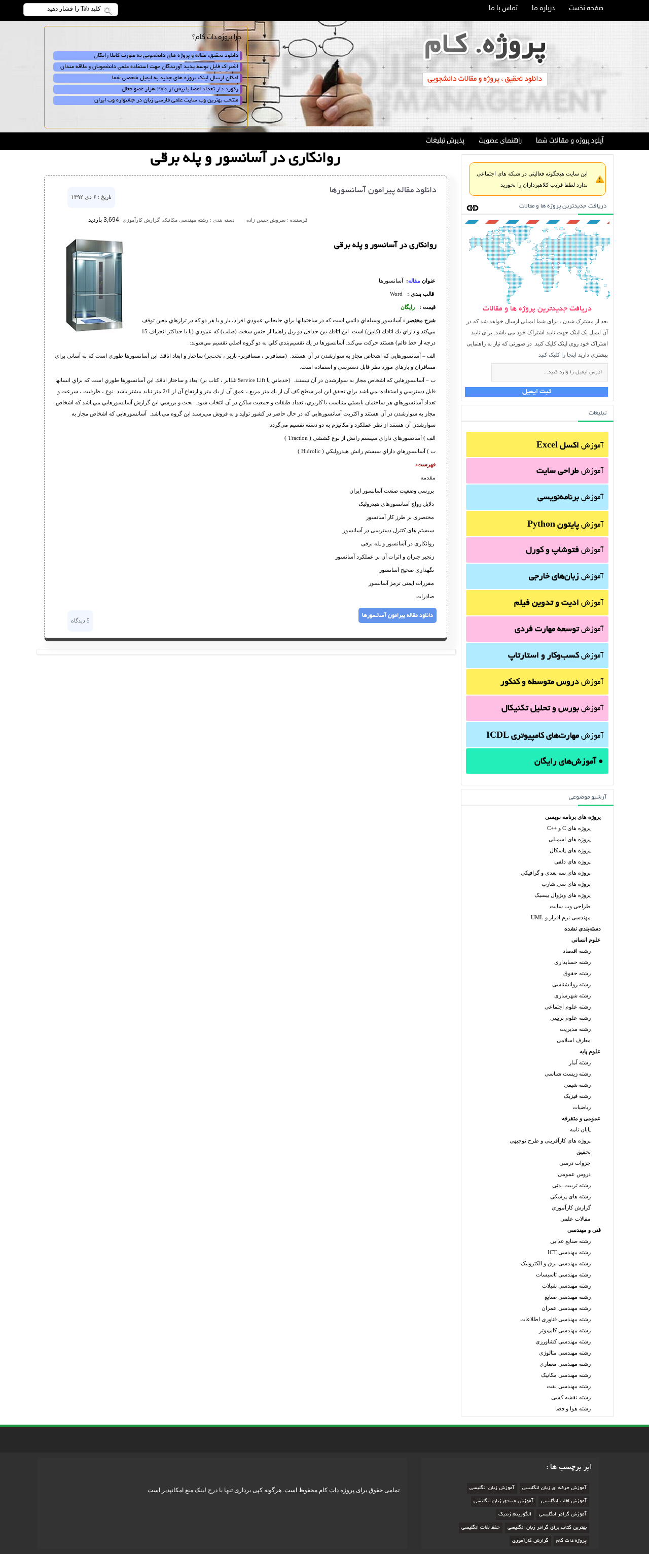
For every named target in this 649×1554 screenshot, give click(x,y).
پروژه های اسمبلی (570, 839)
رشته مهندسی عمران (566, 1308)
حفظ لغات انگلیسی (480, 1528)
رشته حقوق (577, 973)
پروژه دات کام (571, 1541)
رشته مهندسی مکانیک (566, 1375)
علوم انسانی (586, 940)
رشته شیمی (577, 1085)
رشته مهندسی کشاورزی (563, 1341)
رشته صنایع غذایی (570, 1241)
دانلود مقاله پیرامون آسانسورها (383, 190)
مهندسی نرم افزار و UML (561, 917)
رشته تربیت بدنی (571, 1185)
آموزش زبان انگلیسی (492, 1488)
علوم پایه (590, 1051)
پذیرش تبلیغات (445, 140)
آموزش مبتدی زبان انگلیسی (503, 1501)
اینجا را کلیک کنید (557, 355)
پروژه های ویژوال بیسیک (562, 895)
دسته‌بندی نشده (582, 928)
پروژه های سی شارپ (566, 884)
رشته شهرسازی (572, 995)
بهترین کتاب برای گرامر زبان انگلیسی (547, 1528)
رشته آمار (580, 1062)
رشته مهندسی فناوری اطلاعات (555, 1319)
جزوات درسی (575, 1163)
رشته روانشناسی (571, 984)
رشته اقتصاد (577, 951)
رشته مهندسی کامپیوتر (565, 1330)
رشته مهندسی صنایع (568, 1297)
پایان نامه (580, 1129)
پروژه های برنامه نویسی (573, 817)
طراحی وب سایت (570, 906)
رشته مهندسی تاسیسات (563, 1274)
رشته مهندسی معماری (565, 1364)
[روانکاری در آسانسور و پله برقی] (94, 335)
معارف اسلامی (574, 1040)
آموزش (569, 446)
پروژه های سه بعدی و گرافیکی (556, 873)
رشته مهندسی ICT (569, 1252)
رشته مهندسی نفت (569, 1386)
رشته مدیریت (575, 1029)
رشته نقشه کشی (571, 1397)
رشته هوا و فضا (573, 1408)
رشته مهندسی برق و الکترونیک (556, 1263)
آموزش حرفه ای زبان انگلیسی (554, 1488)
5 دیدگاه (80, 620)
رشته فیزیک (577, 1096)
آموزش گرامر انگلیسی (563, 1514)
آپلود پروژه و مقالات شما (569, 140)
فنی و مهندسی (584, 1230)
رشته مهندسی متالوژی (565, 1353)
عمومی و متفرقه (581, 1118)
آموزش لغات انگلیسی (564, 1501)
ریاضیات (581, 1107)
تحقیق (583, 1152)
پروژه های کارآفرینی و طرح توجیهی (550, 1140)
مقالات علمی (575, 1219)
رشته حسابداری (572, 962)
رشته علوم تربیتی (570, 1018)
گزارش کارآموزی (571, 1207)
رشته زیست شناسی (568, 1073)
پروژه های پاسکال (570, 850)
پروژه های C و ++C (569, 828)
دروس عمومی (574, 1174)
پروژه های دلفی (572, 861)
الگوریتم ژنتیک (514, 1514)
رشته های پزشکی (570, 1196)
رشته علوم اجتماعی (568, 1007)
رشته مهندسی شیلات (566, 1286)
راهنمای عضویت (500, 140)
